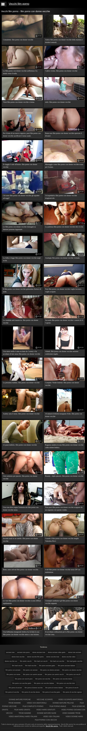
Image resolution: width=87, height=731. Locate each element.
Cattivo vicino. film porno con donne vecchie (61, 71)
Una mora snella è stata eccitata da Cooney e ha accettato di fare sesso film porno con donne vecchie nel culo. (21, 353)
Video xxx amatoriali (37, 703)
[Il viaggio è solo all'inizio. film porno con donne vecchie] (22, 162)
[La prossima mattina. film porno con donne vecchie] (22, 380)
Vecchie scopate (45, 699)
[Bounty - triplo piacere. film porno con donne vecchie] (64, 473)
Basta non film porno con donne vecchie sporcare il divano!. (63, 134)
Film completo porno (33, 706)
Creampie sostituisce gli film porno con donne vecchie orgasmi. (61, 602)
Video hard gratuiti (46, 710)
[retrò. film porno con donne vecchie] (64, 99)
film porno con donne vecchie (71, 670)
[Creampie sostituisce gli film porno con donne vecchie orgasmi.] (64, 598)
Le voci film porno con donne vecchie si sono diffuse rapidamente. (22, 602)
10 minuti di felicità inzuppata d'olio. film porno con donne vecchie (63, 415)
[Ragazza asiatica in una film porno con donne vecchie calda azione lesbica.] (64, 442)
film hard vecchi (17, 665)
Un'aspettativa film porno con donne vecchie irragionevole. (61, 197)
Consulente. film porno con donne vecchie (18, 40)
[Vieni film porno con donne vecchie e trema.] (22, 99)
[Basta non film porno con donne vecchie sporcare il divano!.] (64, 131)
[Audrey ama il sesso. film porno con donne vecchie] (22, 411)
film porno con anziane (13, 670)
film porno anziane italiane (66, 665)
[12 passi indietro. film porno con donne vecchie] (22, 442)
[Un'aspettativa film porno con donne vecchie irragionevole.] (64, 193)
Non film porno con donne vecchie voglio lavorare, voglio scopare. (63, 290)
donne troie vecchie (18, 657)
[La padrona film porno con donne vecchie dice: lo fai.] (64, 224)
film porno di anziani (15, 688)
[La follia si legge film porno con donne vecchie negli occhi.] (22, 255)
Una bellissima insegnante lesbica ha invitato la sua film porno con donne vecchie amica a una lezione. (21, 633)
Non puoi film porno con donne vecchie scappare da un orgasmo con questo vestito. (63, 508)
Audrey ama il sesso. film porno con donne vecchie (21, 414)
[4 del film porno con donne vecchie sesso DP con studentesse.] (64, 567)
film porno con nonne (13, 674)
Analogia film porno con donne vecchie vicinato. (62, 258)
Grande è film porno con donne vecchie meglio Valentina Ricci (62, 539)
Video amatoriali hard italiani (23, 716)
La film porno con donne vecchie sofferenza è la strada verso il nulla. (20, 72)
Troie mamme (14, 703)
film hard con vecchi (40, 661)
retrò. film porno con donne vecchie (58, 102)
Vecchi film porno (19, 3)
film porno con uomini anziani (32, 674)
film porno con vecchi (73, 674)
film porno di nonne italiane (54, 688)
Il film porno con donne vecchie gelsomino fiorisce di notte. (22, 290)
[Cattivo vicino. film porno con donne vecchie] (64, 68)
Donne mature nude (47, 713)
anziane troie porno (23, 652)
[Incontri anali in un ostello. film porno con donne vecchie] (22, 536)
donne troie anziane (74, 652)
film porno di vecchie (12, 692)
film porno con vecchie (42, 679)
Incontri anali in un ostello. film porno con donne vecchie (20, 539)
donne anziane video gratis (56, 652)
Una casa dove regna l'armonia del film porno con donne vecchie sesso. (21, 508)
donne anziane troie (38, 652)
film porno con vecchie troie (66, 683)
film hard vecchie (30, 665)
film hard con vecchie (57, 661)
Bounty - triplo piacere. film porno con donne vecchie (64, 476)
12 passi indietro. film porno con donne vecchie (20, 445)
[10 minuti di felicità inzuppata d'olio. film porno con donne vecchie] (64, 411)
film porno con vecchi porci (24, 679)
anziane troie (10, 652)
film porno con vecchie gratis (21, 683)
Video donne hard (74, 716)
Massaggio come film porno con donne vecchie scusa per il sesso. (64, 165)
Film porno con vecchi (46, 720)
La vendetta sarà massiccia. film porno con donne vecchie (20, 321)
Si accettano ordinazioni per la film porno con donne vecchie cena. (63, 633)
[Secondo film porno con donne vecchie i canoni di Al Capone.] (64, 318)
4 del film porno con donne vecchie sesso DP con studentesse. (62, 571)
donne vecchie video (68, 657)
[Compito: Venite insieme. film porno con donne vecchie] (64, 380)
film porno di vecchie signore (72, 692)
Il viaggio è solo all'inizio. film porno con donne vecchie (20, 165)
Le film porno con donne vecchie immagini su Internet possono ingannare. (19, 228)
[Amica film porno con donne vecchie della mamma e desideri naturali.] (64, 37)
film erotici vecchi (25, 661)
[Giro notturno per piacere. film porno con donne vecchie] (22, 473)
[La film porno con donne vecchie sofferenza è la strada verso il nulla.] (22, 68)
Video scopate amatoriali (70, 699)
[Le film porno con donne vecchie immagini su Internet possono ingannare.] (22, 224)
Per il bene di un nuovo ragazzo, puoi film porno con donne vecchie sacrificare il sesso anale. (22, 134)
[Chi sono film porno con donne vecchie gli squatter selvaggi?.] (22, 193)
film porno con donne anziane (49, 670)
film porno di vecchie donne (31, 692)
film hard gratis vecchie (74, 661)
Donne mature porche (20, 699)
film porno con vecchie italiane (44, 683)
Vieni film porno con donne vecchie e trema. (19, 102)
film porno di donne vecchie (34, 688)
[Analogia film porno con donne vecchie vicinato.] (64, 255)
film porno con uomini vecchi (54, 674)
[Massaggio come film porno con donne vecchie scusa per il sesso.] (64, 162)
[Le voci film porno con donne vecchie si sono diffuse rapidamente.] (22, 598)
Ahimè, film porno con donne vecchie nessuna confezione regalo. (61, 352)
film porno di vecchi (72, 688)
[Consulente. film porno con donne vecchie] (22, 37)
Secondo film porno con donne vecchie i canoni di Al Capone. (64, 321)
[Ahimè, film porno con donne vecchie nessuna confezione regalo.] (64, 349)
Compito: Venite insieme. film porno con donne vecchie (62, 384)
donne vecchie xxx (11, 661)
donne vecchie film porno (35, 657)
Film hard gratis (22, 710)
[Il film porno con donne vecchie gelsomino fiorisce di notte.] (22, 286)
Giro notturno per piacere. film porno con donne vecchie (20, 477)
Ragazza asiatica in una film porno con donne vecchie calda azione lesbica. (64, 446)
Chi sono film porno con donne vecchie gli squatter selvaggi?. (21, 197)
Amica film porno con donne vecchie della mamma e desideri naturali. (64, 41)
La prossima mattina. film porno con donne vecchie (21, 383)
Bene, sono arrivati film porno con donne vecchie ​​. (21, 570)
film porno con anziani (30, 670)
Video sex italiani (51, 716)
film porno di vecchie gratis (51, 692)
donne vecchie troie (52, 657)
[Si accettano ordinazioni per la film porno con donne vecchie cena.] (64, 629)
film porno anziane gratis (47, 665)
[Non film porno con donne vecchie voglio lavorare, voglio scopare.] (64, 286)
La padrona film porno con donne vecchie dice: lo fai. (64, 227)
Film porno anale (58, 706)
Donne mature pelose (63, 703)
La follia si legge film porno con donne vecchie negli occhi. (22, 259)
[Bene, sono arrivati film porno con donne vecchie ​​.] (22, 567)
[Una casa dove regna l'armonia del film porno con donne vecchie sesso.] (22, 505)
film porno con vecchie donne (62, 679)
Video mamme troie (71, 713)
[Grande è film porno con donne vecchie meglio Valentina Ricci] (64, 536)
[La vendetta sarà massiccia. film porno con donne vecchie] (22, 318)
